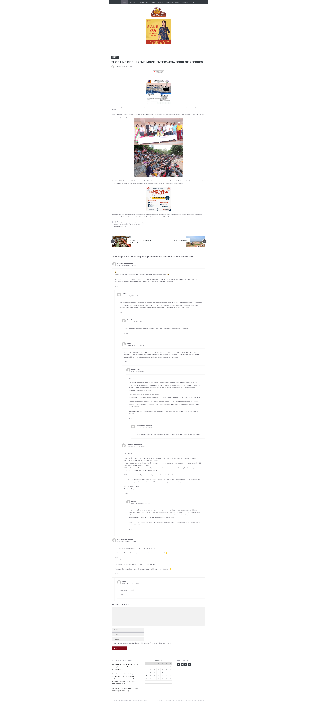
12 (154, 698)
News (124, 2)
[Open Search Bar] (193, 2)
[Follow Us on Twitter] (182, 690)
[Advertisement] (158, 231)
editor (118, 66)
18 (150, 701)
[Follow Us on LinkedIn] (189, 690)
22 (166, 701)
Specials (160, 2)
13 (158, 698)
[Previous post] (112, 266)
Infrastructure (144, 2)
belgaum (129, 248)
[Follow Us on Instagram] (185, 690)
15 (166, 698)
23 (170, 701)
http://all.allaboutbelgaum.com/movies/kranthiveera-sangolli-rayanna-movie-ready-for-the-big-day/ (164, 422)
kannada (140, 248)
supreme (151, 248)
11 (150, 698)
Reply (116, 311)
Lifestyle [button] (132, 2)
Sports (153, 2)
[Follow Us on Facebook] (178, 690)
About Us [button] (185, 2)
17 (146, 701)
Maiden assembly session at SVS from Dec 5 (127, 250)
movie (146, 248)
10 (146, 698)
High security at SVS (120, 251)
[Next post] (204, 266)
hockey (135, 248)
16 (170, 698)
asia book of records (120, 248)
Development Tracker (172, 2)
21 (162, 701)
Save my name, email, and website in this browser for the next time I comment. (142, 668)
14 (162, 698)
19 (154, 701)
